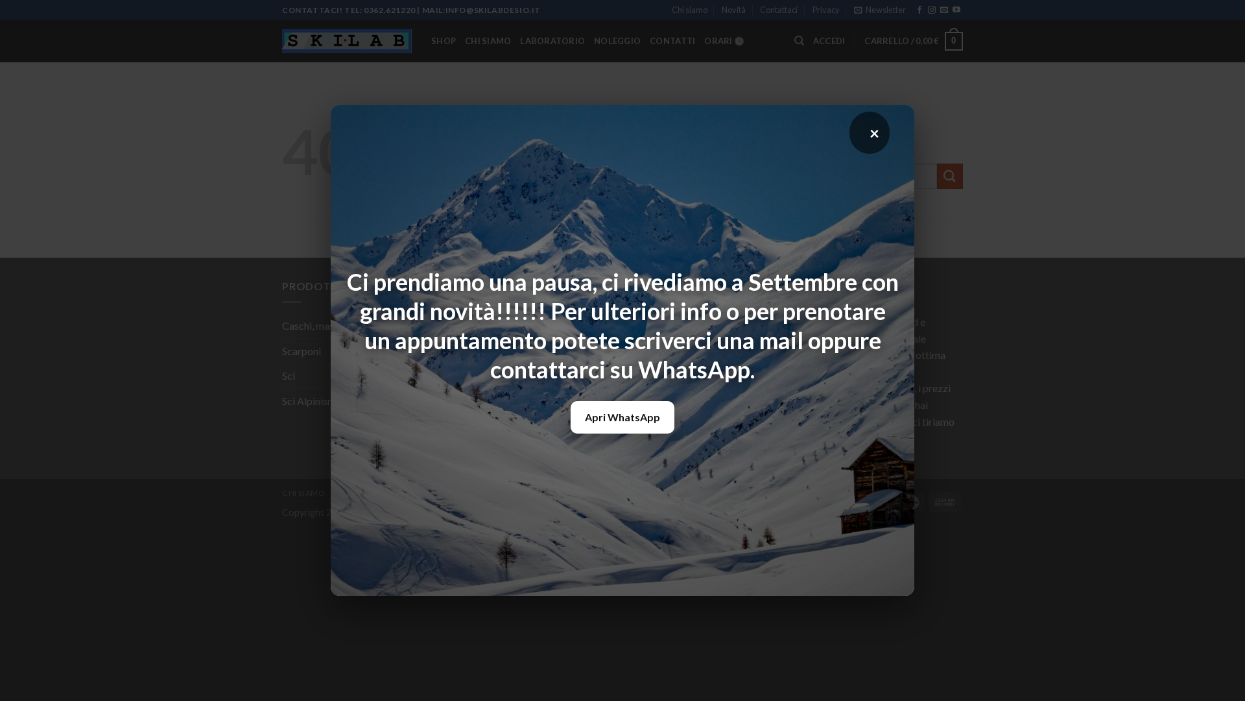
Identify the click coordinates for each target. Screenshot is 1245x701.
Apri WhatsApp (622, 417)
